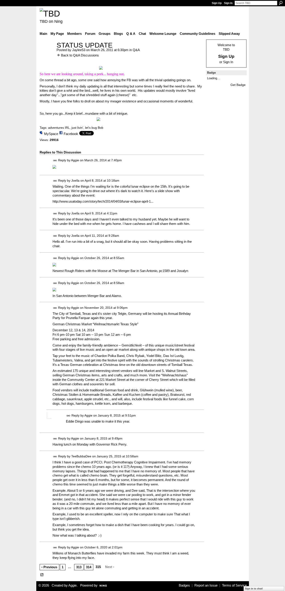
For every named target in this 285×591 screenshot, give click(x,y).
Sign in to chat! (254, 588)
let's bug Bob (94, 127)
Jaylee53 (78, 50)
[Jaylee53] (47, 53)
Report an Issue (206, 585)
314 (88, 567)
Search (281, 3)
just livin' (77, 127)
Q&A (136, 50)
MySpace (51, 134)
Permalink (55, 160)
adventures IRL (59, 127)
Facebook (71, 134)
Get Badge (238, 85)
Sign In (228, 3)
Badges (184, 585)
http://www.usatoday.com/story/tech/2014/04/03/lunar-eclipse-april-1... (103, 201)
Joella (75, 180)
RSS (42, 575)
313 (78, 567)
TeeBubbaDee (81, 456)
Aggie (75, 160)
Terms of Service (234, 585)
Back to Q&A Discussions (80, 55)
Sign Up (217, 3)
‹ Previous (49, 567)
